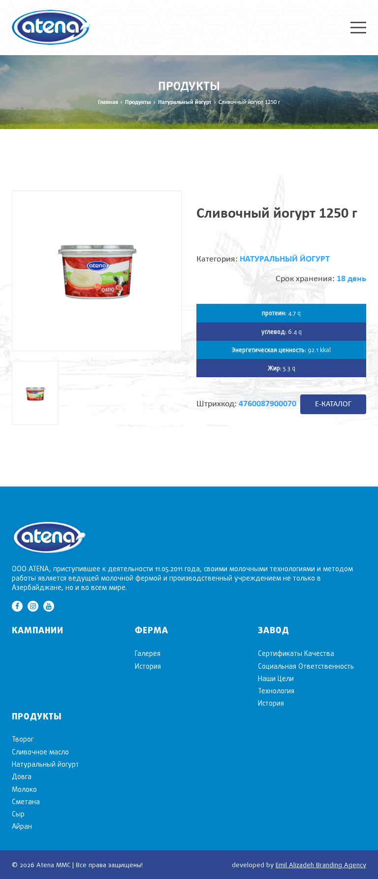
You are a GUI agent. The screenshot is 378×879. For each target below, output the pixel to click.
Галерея (147, 653)
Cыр (18, 814)
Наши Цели (276, 678)
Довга (22, 776)
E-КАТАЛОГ (333, 404)
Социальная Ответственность (306, 666)
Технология (276, 690)
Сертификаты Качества (296, 653)
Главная (108, 102)
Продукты (138, 102)
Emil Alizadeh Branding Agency (321, 865)
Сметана (26, 801)
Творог (22, 739)
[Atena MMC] (51, 27)
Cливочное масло (40, 752)
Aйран (22, 826)
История (148, 666)
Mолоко (24, 789)
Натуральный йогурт (185, 102)
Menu (358, 27)
